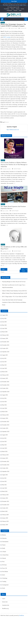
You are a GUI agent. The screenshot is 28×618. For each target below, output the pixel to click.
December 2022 (5, 461)
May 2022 (4, 484)
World (3, 588)
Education (15, 10)
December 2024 (5, 381)
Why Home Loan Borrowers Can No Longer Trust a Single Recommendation (13, 286)
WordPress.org (5, 608)
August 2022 (5, 474)
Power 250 (4, 568)
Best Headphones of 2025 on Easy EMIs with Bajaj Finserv (14, 248)
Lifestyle (22, 8)
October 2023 (5, 428)
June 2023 (4, 441)
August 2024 (5, 395)
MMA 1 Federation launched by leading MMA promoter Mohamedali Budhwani (5, 269)
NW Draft (4, 564)
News (3, 561)
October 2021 (5, 508)
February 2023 (5, 454)
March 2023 (4, 451)
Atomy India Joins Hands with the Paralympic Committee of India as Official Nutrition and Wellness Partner (14, 302)
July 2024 (4, 398)
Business (12, 8)
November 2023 (5, 424)
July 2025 (4, 358)
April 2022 (4, 488)
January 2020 (5, 518)
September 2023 (5, 431)
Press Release (6, 8)
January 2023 (5, 458)
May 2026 (4, 325)
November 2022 (5, 464)
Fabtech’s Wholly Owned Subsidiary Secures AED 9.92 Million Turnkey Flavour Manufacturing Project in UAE (14, 292)
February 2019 (5, 521)
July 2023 (4, 438)
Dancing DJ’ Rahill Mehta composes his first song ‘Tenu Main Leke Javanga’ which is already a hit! (24, 269)
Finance (4, 545)
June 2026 (4, 321)
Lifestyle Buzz (5, 555)
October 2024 (5, 388)
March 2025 (4, 371)
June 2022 (4, 481)
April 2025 (4, 368)
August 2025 (5, 355)
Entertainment (9, 10)
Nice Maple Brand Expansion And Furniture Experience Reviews (13, 207)
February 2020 (5, 514)
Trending (4, 581)
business (7, 122)
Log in (3, 598)
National (17, 8)
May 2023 (4, 444)
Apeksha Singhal (14, 28)
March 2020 (4, 511)
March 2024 (4, 411)
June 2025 (4, 361)
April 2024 (4, 408)
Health (20, 10)
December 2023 (5, 421)
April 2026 (4, 328)
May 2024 (4, 405)
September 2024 (5, 391)
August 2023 (5, 434)
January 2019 (5, 524)
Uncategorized (5, 584)
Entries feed (4, 601)
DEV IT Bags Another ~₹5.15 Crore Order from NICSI (14, 296)
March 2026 (4, 331)
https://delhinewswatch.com (13, 129)
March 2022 (4, 491)
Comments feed (5, 605)
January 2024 (5, 418)
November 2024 (5, 385)
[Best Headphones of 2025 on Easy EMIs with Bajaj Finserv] (14, 235)
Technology (4, 578)
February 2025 (5, 375)
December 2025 (5, 341)
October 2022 (5, 468)
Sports (3, 574)
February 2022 (5, 494)
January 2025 (5, 378)
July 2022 (4, 478)
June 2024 (4, 401)
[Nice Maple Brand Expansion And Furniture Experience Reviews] (14, 194)
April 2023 (4, 448)
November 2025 (5, 345)
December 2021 (5, 501)
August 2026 (5, 315)
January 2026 (5, 338)
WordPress (21, 615)
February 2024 (5, 415)
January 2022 (5, 498)
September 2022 (5, 471)
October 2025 (5, 348)
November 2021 (5, 504)
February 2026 (5, 335)
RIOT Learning (6, 37)
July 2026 (4, 318)
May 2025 (4, 365)
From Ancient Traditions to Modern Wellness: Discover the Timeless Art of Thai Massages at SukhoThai (14, 164)
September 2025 (5, 351)
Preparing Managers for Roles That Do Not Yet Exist (13, 281)
